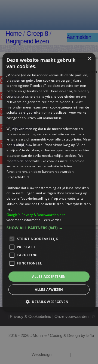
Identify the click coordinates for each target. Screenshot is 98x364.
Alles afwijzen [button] (49, 289)
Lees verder (51, 220)
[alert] (49, 182)
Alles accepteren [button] (49, 276)
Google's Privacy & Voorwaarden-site (36, 214)
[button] (49, 227)
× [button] (89, 59)
